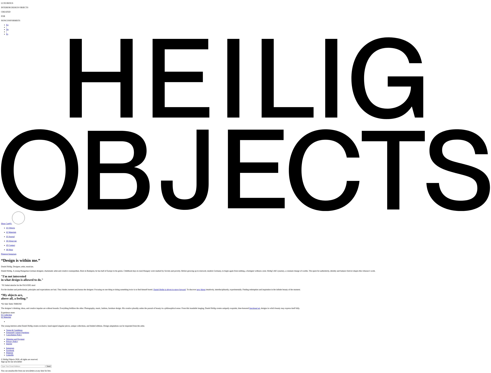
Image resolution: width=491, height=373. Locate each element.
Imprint (9, 344)
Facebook (10, 350)
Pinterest (9, 353)
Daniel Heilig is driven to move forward (169, 289)
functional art (254, 308)
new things (201, 289)
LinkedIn (10, 355)
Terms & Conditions (14, 330)
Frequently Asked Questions (17, 332)
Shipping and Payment (15, 339)
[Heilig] (245, 210)
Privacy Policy (12, 341)
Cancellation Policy (14, 335)
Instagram (10, 348)
